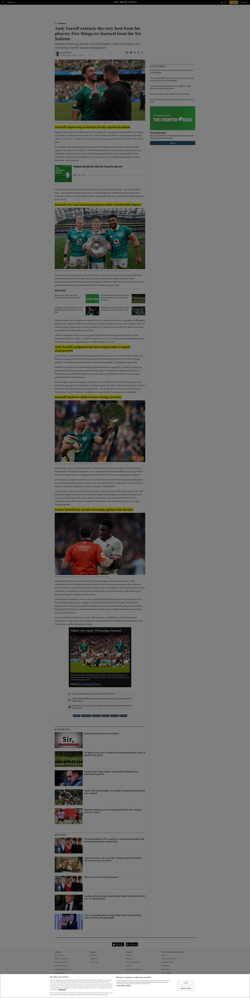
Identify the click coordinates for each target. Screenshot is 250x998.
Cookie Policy (62, 989)
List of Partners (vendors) (123, 985)
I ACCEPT (185, 983)
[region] (125, 986)
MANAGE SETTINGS (185, 988)
